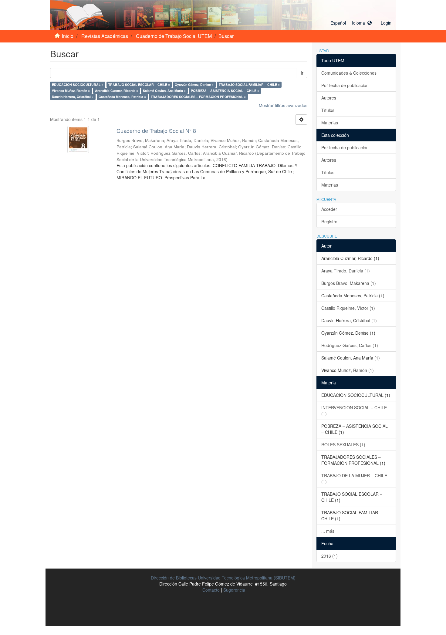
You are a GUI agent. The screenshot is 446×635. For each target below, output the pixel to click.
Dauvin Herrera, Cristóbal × (72, 96)
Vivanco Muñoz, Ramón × (71, 90)
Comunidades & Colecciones (349, 73)
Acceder (329, 209)
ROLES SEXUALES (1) (343, 444)
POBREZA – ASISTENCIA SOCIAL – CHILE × (225, 90)
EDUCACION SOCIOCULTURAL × (77, 84)
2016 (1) (329, 556)
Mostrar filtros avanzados (283, 105)
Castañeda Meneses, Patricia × (122, 96)
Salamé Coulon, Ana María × (164, 90)
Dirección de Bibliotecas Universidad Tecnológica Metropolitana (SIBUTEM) (223, 578)
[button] (351, 22)
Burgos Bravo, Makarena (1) (348, 283)
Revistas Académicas (104, 35)
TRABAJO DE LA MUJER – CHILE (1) (354, 478)
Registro (329, 221)
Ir (302, 73)
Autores (328, 98)
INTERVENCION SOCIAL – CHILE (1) (354, 410)
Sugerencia (234, 590)
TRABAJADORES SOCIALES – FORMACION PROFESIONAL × (198, 96)
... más (327, 531)
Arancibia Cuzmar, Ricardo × (116, 90)
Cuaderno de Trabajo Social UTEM (174, 35)
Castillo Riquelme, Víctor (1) (348, 308)
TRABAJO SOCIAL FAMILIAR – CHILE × (249, 84)
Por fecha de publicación (345, 85)
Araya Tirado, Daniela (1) (345, 271)
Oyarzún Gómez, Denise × (194, 84)
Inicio (67, 35)
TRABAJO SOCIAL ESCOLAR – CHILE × (139, 84)
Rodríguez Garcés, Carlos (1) (349, 345)
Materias (329, 123)
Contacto (211, 590)
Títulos (327, 110)
